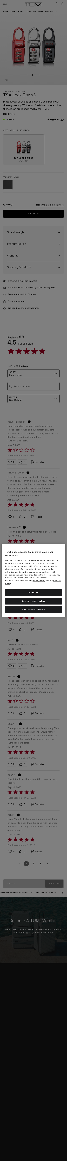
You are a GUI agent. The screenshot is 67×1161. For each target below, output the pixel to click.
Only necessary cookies (33, 601)
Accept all (33, 593)
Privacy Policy (39, 581)
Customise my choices (33, 610)
